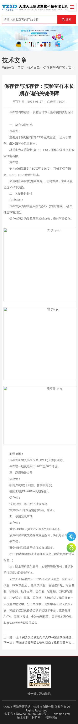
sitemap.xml (62, 713)
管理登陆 (51, 717)
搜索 (68, 19)
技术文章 (33, 67)
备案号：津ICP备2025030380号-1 (26, 713)
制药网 (36, 717)
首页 (20, 67)
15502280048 (71, 536)
